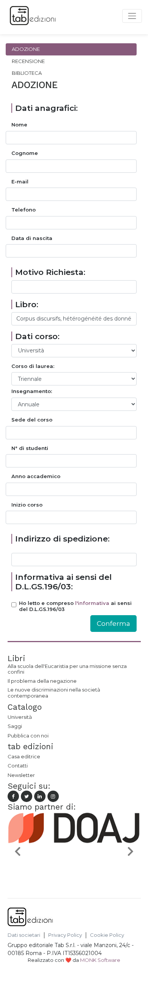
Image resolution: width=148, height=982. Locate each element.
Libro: (26, 304)
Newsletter (21, 775)
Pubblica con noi (28, 736)
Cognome (24, 153)
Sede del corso (31, 420)
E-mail (19, 182)
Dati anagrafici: (46, 108)
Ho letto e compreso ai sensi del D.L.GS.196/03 (75, 606)
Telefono (23, 210)
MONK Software (100, 960)
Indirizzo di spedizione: (62, 538)
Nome (19, 125)
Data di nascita (31, 238)
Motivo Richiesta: (50, 272)
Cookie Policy (107, 935)
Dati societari (24, 935)
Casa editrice (24, 756)
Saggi (15, 726)
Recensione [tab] (28, 61)
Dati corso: (37, 336)
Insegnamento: (31, 391)
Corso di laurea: (32, 366)
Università (20, 717)
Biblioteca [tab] (27, 73)
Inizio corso (27, 505)
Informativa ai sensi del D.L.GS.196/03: (63, 581)
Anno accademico (35, 476)
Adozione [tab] (26, 49)
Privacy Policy (65, 935)
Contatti (18, 766)
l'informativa (92, 603)
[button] (18, 851)
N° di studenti (29, 448)
